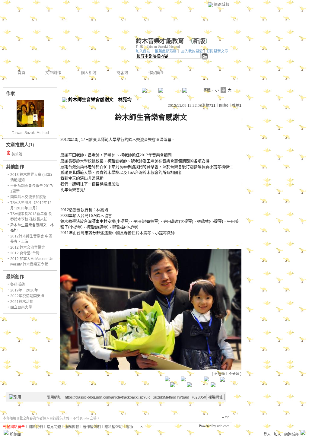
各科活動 (17, 284)
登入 (267, 434)
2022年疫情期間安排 (27, 296)
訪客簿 (122, 72)
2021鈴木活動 (21, 302)
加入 (277, 434)
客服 (129, 427)
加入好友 (143, 51)
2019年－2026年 (24, 290)
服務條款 (72, 427)
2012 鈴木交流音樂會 (27, 247)
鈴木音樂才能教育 (160, 41)
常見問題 (53, 427)
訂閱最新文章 (217, 51)
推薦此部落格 (166, 51)
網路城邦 (221, 4)
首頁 (21, 72)
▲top (225, 417)
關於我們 (35, 427)
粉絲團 (15, 434)
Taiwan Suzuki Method (30, 133)
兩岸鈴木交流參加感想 (28, 197)
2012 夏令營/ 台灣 (25, 253)
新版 (199, 41)
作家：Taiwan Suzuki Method (158, 46)
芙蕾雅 (16, 154)
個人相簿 (89, 72)
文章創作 (53, 72)
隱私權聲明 (113, 427)
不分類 (219, 374)
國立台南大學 (21, 307)
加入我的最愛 (192, 51)
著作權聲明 (92, 427)
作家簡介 (156, 72)
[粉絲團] (6, 432)
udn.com (223, 426)
